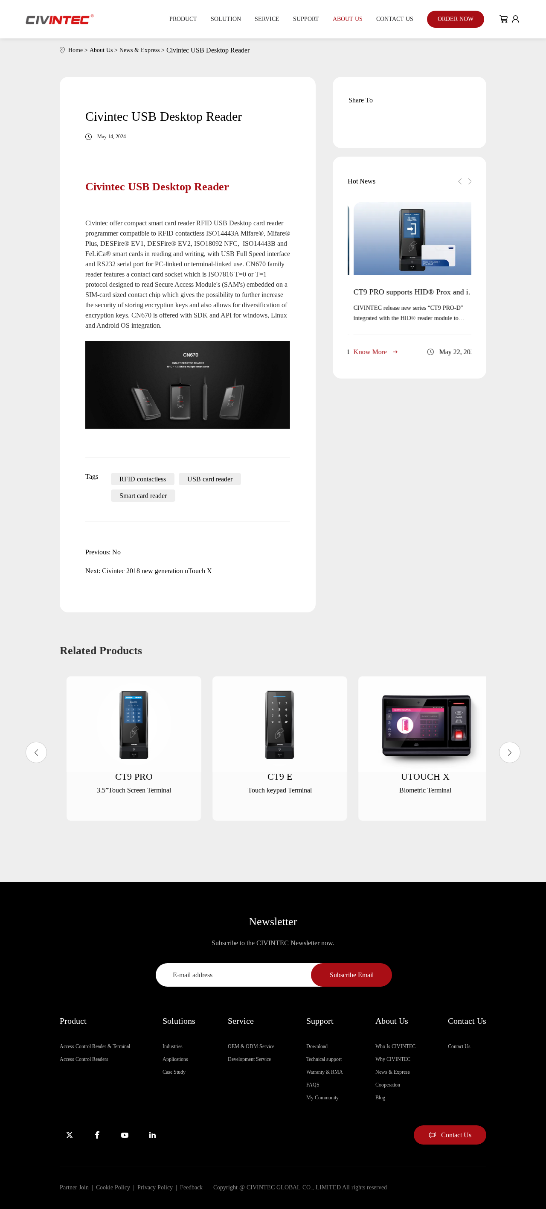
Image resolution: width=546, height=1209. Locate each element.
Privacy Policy (155, 1187)
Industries (173, 1046)
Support (306, 19)
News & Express (142, 50)
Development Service (249, 1059)
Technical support (324, 1059)
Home (79, 50)
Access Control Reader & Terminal (95, 1046)
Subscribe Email (352, 975)
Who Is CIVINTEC (395, 1046)
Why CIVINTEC (392, 1059)
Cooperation (387, 1085)
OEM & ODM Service (251, 1046)
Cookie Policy (113, 1187)
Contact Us (394, 19)
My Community (322, 1098)
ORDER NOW (455, 19)
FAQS (312, 1085)
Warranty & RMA (324, 1072)
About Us (348, 19)
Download (317, 1046)
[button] (460, 181)
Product (183, 19)
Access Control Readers (84, 1059)
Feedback (191, 1187)
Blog (380, 1098)
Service (267, 19)
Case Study (174, 1072)
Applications (175, 1059)
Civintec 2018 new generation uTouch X (157, 570)
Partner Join (74, 1187)
